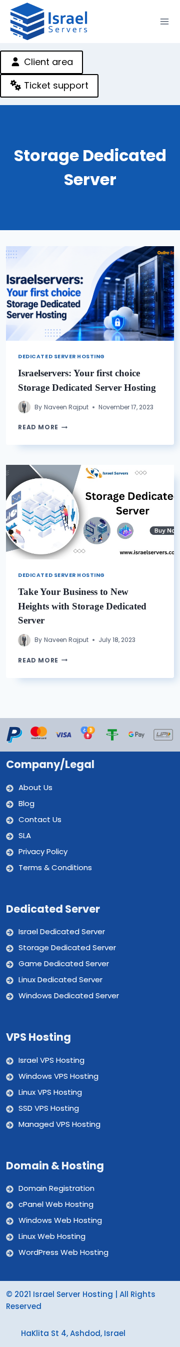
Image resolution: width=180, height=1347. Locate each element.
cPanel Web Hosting (56, 1204)
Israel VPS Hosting (51, 1060)
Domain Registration (56, 1188)
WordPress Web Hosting (63, 1252)
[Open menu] (165, 21)
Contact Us (40, 819)
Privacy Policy (43, 851)
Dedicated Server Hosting (61, 356)
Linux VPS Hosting (50, 1092)
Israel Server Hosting (73, 1294)
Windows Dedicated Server (68, 995)
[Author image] (24, 407)
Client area (47, 62)
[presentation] (90, 293)
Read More (42, 427)
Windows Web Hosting (60, 1220)
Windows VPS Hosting (58, 1076)
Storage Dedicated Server (67, 947)
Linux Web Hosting (52, 1236)
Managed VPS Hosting (59, 1124)
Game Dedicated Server (63, 963)
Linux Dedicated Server (60, 979)
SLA (24, 835)
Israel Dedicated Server (61, 931)
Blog (26, 803)
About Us (35, 787)
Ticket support (55, 85)
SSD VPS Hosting (48, 1108)
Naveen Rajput (66, 407)
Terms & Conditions (55, 867)
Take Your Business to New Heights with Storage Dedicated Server (82, 605)
